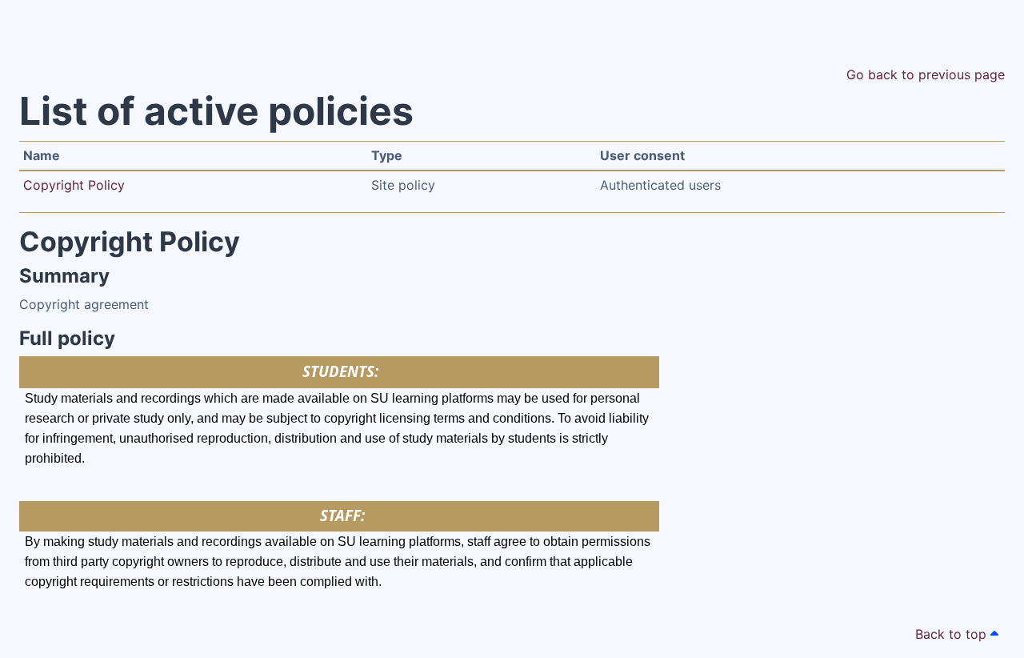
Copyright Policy (74, 185)
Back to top (952, 634)
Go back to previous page (925, 74)
